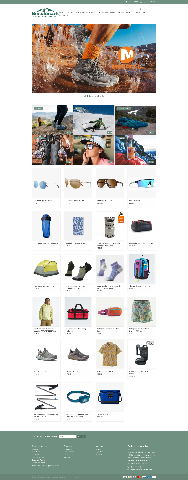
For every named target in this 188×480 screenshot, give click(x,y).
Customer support (38, 463)
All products (68, 449)
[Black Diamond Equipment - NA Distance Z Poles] (46, 397)
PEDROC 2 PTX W (40, 371)
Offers (66, 454)
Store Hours (36, 452)
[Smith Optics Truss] (110, 183)
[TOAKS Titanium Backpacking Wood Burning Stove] (110, 226)
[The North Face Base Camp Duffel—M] (78, 311)
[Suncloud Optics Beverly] (46, 183)
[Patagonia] (94, 58)
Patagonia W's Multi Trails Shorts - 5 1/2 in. (139, 330)
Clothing (70, 12)
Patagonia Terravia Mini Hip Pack (108, 330)
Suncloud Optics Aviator (75, 201)
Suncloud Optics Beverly (43, 201)
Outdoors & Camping (107, 12)
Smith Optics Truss (104, 201)
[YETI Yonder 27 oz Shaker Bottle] (46, 226)
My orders (99, 452)
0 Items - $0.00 (133, 2)
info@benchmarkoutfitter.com (141, 470)
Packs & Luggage (125, 12)
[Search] (140, 9)
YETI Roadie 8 (102, 414)
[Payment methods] (124, 477)
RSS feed (67, 457)
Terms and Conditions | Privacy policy (45, 465)
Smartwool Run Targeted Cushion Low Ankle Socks (75, 287)
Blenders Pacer (134, 201)
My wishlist (99, 454)
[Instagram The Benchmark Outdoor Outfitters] (154, 436)
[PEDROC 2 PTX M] (78, 354)
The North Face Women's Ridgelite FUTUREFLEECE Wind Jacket (45, 330)
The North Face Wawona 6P (44, 286)
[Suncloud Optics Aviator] (78, 183)
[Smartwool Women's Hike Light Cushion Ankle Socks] (110, 269)
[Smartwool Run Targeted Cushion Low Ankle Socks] (78, 269)
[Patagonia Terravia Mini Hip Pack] (110, 311)
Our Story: (35, 454)
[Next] (151, 58)
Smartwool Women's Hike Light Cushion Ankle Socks (109, 287)
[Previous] (36, 58)
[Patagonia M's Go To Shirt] (110, 354)
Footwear (79, 12)
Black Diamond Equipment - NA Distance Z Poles (46, 415)
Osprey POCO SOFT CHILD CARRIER (138, 372)
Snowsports (91, 12)
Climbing (137, 12)
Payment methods (38, 457)
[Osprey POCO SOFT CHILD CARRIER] (142, 354)
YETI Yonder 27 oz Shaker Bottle (46, 243)
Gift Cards (63, 16)
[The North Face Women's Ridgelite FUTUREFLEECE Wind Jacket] (46, 311)
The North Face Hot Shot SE (139, 286)
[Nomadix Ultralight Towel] (78, 226)
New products (69, 452)
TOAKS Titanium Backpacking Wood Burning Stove (108, 244)
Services (35, 449)
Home (61, 12)
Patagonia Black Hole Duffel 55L (141, 243)
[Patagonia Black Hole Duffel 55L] (142, 226)
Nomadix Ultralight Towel (76, 243)
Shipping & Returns (38, 460)
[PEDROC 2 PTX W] (46, 354)
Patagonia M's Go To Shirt (107, 371)
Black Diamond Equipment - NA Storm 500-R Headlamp (78, 415)
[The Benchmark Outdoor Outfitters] (45, 12)
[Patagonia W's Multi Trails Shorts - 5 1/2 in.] (142, 311)
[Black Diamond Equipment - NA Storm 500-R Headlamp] (78, 397)
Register (98, 449)
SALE (145, 12)
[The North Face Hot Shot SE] (142, 269)
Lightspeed (77, 477)
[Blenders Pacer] (142, 183)
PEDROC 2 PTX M (72, 371)
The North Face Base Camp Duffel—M (76, 330)
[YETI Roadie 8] (110, 397)
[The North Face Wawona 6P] (46, 269)
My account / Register (149, 2)
